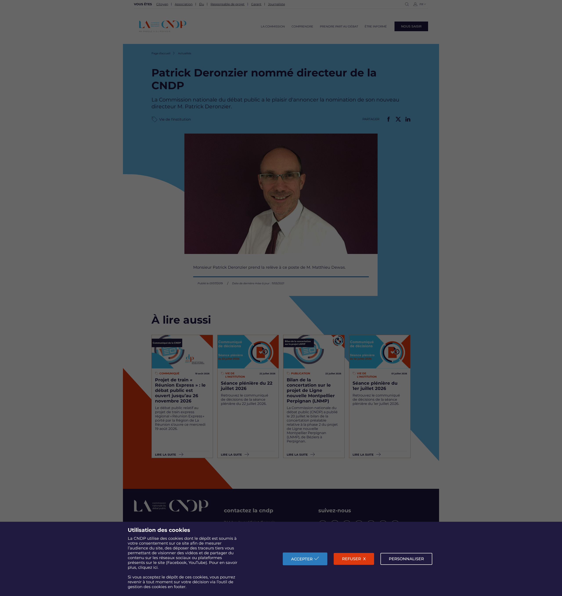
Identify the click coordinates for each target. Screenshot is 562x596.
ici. (156, 567)
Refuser (351, 558)
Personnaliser (406, 558)
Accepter (302, 559)
